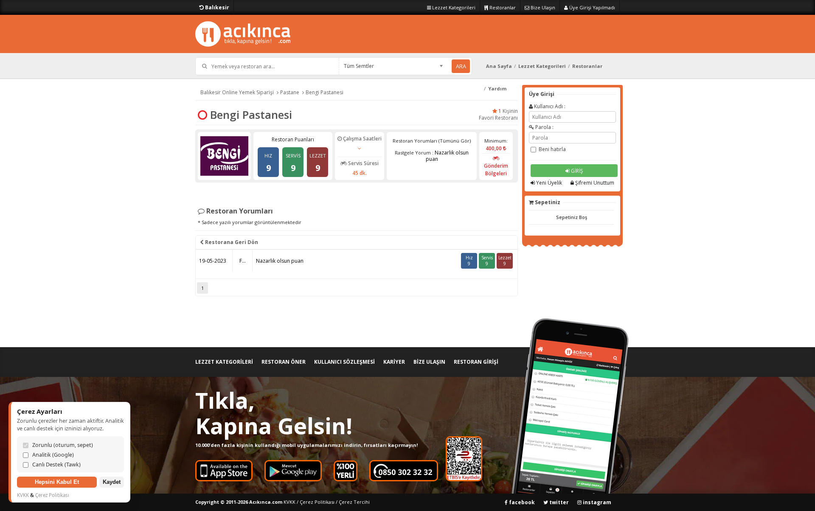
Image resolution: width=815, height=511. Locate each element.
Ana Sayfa (499, 66)
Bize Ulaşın (542, 7)
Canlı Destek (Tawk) (56, 464)
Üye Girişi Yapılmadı (591, 7)
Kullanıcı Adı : (549, 106)
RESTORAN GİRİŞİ (476, 361)
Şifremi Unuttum (594, 182)
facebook (521, 502)
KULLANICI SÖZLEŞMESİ (344, 361)
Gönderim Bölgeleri (496, 169)
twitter (558, 502)
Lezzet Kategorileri (453, 7)
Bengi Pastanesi (324, 92)
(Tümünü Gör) (454, 141)
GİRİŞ (576, 170)
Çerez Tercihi (354, 502)
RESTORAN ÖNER (283, 361)
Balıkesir (216, 7)
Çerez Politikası (317, 502)
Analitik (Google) (53, 454)
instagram (596, 502)
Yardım (497, 88)
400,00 (494, 148)
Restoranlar (502, 7)
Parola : (544, 127)
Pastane (289, 92)
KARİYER (394, 361)
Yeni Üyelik (548, 182)
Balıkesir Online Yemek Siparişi (237, 92)
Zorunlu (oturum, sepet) (62, 445)
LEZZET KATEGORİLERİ (224, 361)
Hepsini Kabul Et (57, 482)
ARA (461, 66)
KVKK (289, 502)
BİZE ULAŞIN (429, 361)
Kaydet (112, 482)
